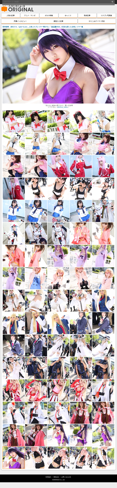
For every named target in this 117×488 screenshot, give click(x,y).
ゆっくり (68, 15)
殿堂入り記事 (58, 21)
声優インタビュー (20, 21)
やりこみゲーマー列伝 (97, 21)
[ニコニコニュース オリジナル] (17, 8)
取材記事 (87, 15)
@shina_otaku (62, 107)
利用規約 (48, 477)
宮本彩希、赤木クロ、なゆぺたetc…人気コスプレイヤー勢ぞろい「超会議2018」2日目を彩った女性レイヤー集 (43, 27)
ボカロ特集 (49, 15)
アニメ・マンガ (29, 15)
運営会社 (56, 477)
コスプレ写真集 (106, 15)
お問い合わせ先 (66, 477)
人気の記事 (11, 15)
